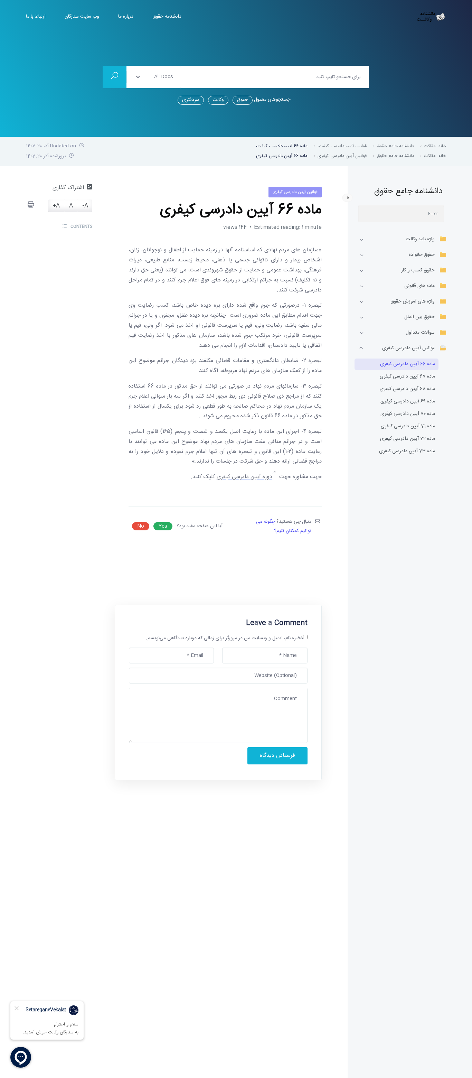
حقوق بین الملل (419, 317)
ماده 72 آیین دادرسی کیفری (407, 439)
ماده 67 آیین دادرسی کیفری (407, 376)
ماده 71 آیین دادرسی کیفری (408, 426)
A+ (56, 206)
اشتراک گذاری (68, 188)
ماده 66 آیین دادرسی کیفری (407, 364)
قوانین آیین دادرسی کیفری (408, 348)
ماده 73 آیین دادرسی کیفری (407, 451)
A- (85, 206)
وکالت (218, 100)
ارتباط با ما (36, 17)
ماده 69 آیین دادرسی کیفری (407, 401)
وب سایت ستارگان (82, 17)
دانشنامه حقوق (166, 17)
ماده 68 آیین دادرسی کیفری (407, 389)
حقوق (242, 100)
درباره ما (125, 17)
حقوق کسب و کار (418, 270)
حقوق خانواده (422, 254)
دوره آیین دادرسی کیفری (244, 477)
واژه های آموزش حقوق (412, 301)
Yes (163, 526)
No (140, 526)
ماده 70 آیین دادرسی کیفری (407, 414)
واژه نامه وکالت (420, 239)
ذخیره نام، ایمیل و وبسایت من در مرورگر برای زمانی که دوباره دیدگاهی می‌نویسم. (224, 638)
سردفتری (190, 100)
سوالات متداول (420, 332)
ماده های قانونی (419, 285)
